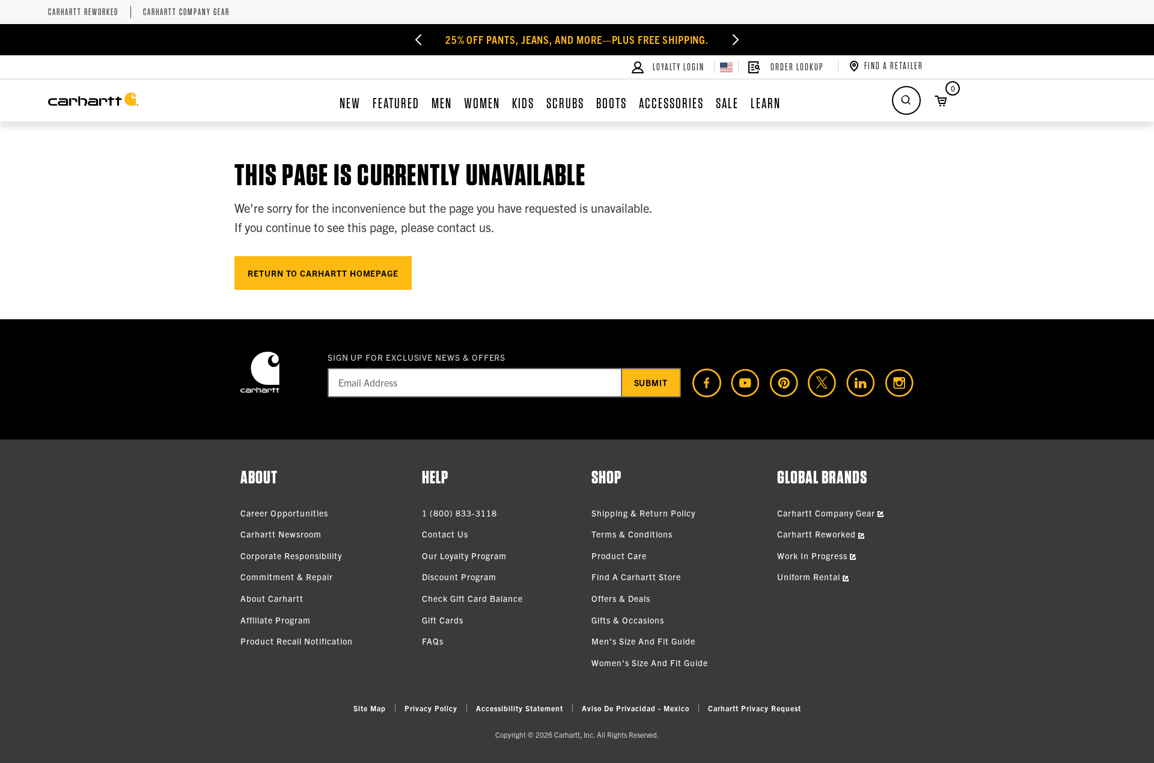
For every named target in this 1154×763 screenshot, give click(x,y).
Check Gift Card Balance (472, 598)
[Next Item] (735, 39)
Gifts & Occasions (627, 619)
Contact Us (445, 534)
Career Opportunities (284, 512)
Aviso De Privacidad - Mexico (635, 707)
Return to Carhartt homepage (323, 273)
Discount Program (459, 576)
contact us (464, 226)
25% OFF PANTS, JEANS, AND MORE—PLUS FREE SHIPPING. (577, 39)
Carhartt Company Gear (186, 12)
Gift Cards (442, 619)
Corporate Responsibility (291, 555)
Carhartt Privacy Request (754, 707)
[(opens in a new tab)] (702, 383)
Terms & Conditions (632, 534)
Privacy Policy (431, 707)
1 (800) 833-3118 (459, 512)
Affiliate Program (275, 619)
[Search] (906, 100)
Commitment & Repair (286, 576)
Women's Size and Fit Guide (649, 662)
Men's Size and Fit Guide (643, 641)
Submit (651, 382)
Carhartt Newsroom (281, 534)
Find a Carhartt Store (636, 576)
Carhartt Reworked (83, 12)
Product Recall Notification (296, 641)
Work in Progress (813, 555)
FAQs (433, 641)
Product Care (619, 555)
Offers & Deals (620, 598)
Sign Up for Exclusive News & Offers (417, 357)
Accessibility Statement (519, 707)
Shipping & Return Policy (643, 512)
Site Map (369, 707)
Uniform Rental (810, 576)
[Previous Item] (418, 39)
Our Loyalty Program (464, 555)
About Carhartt (272, 598)
